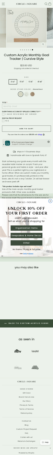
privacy (31, 254)
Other (26, 242)
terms (25, 254)
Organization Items (26, 228)
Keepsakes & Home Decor (26, 235)
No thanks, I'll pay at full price (26, 249)
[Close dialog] (50, 201)
